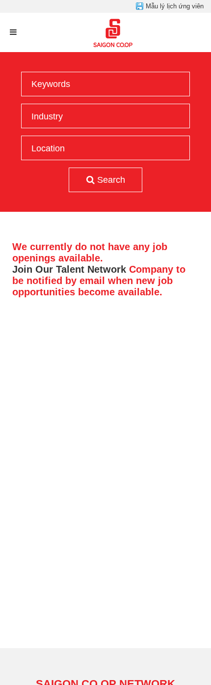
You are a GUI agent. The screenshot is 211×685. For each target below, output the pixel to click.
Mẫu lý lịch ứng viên (175, 6)
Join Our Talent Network (69, 269)
